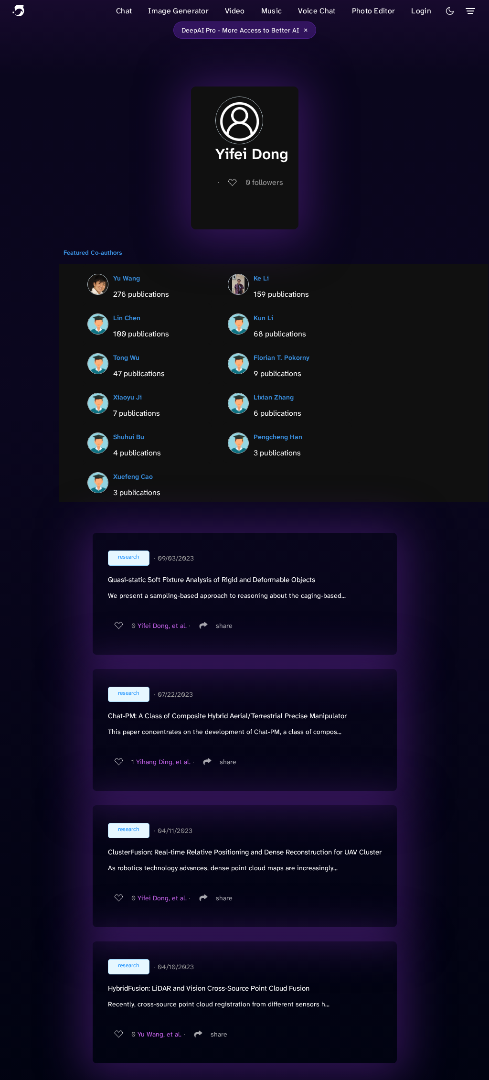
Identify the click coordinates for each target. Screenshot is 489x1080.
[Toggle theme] (449, 11)
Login (421, 11)
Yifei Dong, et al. (162, 625)
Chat (124, 11)
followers (264, 182)
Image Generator (178, 11)
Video (235, 11)
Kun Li (263, 317)
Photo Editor (373, 11)
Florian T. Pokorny (281, 357)
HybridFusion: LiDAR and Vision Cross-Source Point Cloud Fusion (208, 988)
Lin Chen (126, 317)
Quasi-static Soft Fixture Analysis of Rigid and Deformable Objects (211, 579)
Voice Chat (316, 11)
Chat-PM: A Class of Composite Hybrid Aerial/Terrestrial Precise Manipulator (227, 716)
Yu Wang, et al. (159, 1034)
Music (271, 11)
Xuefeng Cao (133, 476)
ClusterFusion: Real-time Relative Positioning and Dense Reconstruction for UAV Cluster (245, 852)
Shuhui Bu (128, 436)
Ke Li (261, 278)
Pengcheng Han (278, 436)
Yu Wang (126, 278)
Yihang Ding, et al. (163, 761)
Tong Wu (126, 357)
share (224, 625)
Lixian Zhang (274, 397)
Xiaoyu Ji (127, 397)
